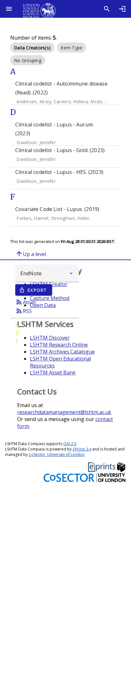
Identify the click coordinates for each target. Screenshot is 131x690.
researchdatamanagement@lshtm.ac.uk (64, 412)
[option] (32, 47)
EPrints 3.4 (81, 449)
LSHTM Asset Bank (53, 372)
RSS (23, 311)
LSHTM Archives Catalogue (62, 351)
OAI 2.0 (69, 443)
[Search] (106, 8)
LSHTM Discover (50, 337)
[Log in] (122, 8)
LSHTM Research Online (59, 344)
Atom (25, 302)
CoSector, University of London (57, 454)
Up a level (30, 254)
